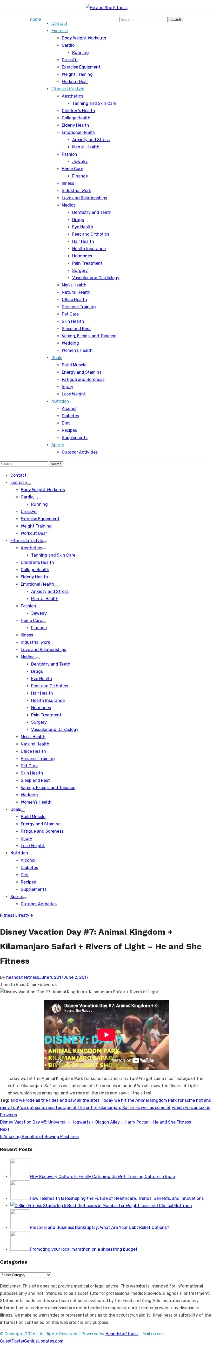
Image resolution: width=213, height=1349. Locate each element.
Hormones (82, 256)
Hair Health (83, 241)
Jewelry (80, 161)
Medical (69, 205)
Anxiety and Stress (91, 139)
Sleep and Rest (76, 328)
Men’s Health (74, 285)
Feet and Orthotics (90, 234)
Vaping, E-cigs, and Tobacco (89, 335)
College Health (76, 117)
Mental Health (85, 147)
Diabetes (70, 415)
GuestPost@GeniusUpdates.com (31, 1341)
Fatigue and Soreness (83, 379)
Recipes (69, 430)
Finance (80, 176)
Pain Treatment (87, 263)
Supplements (75, 437)
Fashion (69, 154)
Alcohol (69, 408)
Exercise (59, 30)
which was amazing (191, 1107)
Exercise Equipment (81, 67)
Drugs (78, 219)
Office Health (74, 299)
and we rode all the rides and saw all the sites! (55, 1100)
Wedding (70, 343)
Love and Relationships (84, 197)
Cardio (68, 45)
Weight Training (77, 74)
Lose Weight (74, 394)
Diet (66, 423)
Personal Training (79, 306)
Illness (68, 183)
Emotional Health (78, 132)
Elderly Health (75, 125)
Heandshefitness (121, 1333)
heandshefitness (22, 977)
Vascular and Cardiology (95, 277)
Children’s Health (78, 110)
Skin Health (73, 321)
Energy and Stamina (82, 372)
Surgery (80, 270)
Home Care (72, 168)
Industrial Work (76, 190)
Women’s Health (77, 350)
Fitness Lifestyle (67, 88)
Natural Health (76, 292)
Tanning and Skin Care (94, 103)
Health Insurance (89, 248)
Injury (67, 386)
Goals (56, 357)
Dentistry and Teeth (91, 212)
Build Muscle (74, 364)
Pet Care (70, 314)
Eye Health (82, 226)
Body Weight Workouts (84, 38)
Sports (57, 444)
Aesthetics (72, 96)
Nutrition (60, 401)
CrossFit (70, 59)
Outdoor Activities (80, 452)
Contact (59, 23)
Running (80, 52)
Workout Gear (75, 81)
